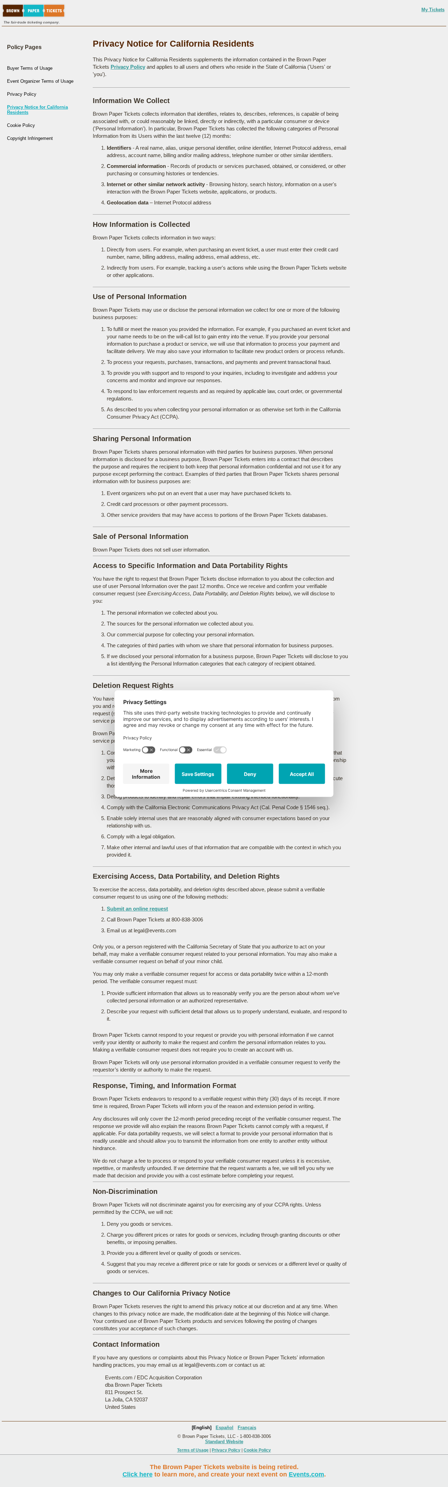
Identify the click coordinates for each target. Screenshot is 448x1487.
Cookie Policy (21, 125)
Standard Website (224, 1441)
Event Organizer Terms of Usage (40, 81)
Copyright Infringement (30, 138)
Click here (137, 1474)
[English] (201, 1427)
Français (247, 1427)
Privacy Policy (21, 94)
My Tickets (432, 9)
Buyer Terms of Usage (29, 68)
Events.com (306, 1474)
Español (224, 1427)
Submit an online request (137, 909)
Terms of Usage (193, 1450)
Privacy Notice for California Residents (37, 109)
